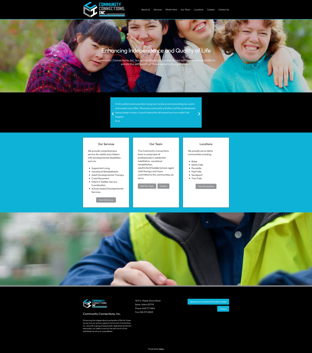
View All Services (106, 200)
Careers (163, 186)
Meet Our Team (147, 186)
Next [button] (195, 116)
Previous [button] (118, 116)
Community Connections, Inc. (102, 314)
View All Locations (206, 186)
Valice (161, 349)
